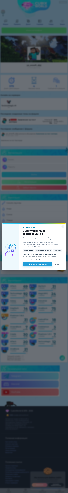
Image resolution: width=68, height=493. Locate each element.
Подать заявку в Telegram (39, 264)
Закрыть (57, 264)
